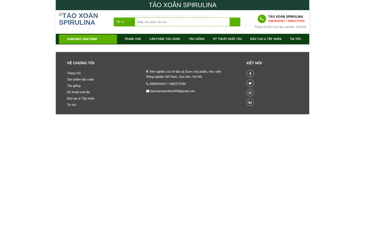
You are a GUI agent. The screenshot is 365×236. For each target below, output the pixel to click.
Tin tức (295, 39)
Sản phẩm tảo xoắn (164, 39)
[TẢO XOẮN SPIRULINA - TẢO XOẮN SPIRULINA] (83, 22)
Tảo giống (197, 39)
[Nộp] (235, 22)
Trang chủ (132, 39)
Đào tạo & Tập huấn (265, 39)
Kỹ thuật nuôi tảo (227, 39)
